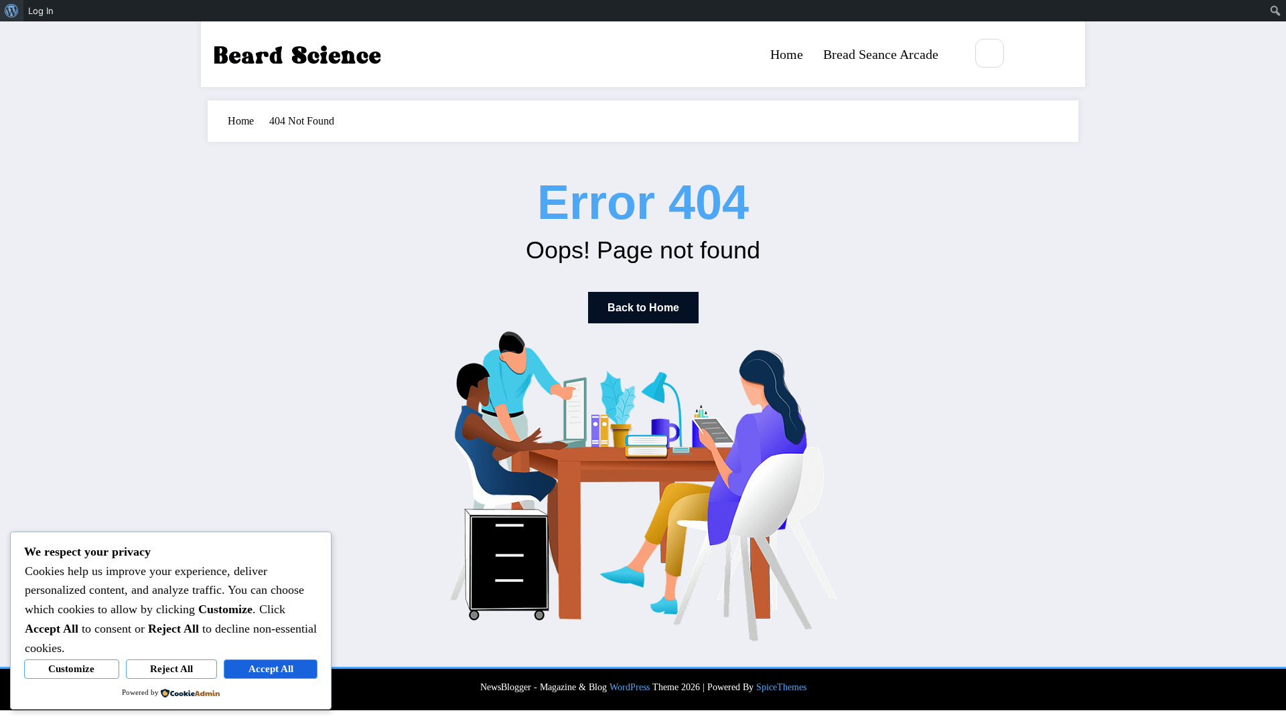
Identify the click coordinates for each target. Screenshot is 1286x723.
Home (786, 54)
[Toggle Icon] (1060, 54)
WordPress (630, 687)
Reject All (171, 668)
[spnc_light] (1029, 54)
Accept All (270, 668)
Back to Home (643, 307)
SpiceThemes (781, 687)
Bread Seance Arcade (880, 54)
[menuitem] (11, 10)
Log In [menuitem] (41, 10)
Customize (71, 668)
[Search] (989, 53)
